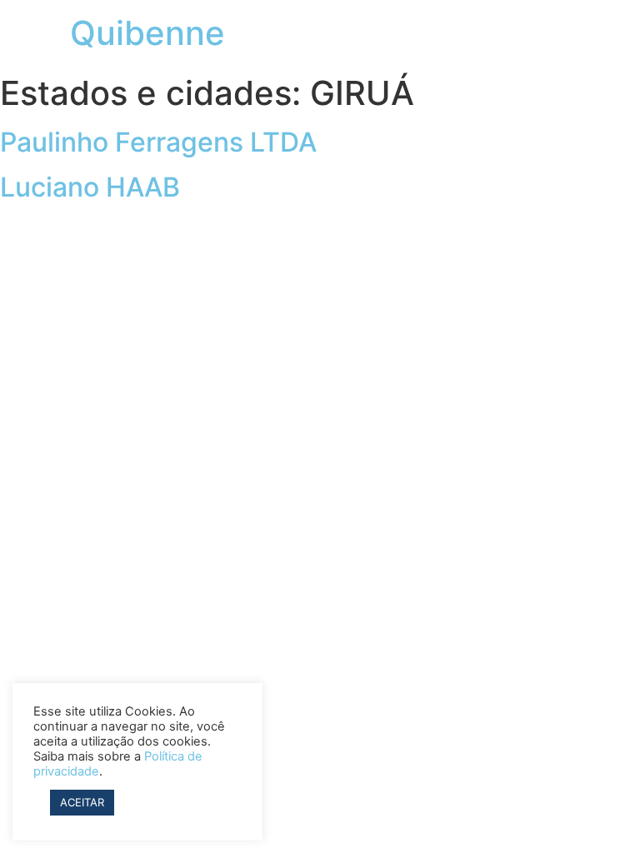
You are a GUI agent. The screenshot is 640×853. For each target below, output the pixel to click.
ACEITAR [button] (82, 802)
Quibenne (147, 32)
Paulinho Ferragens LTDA (158, 142)
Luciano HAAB (90, 187)
